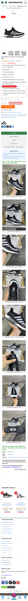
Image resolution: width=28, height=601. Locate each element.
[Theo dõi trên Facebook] (3, 582)
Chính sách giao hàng (7, 528)
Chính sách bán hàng (7, 547)
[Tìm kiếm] (6, 2)
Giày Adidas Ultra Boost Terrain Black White (16, 116)
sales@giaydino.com (7, 575)
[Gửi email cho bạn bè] (7, 126)
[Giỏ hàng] (25, 2)
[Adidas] (3, 122)
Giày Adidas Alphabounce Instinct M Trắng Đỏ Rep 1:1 (21, 504)
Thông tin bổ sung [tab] (14, 136)
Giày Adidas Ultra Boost (16, 112)
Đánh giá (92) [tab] (14, 143)
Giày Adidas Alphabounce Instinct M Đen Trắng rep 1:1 (7, 504)
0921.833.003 (4, 580)
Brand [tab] (14, 140)
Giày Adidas (12, 6)
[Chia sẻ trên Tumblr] (10, 126)
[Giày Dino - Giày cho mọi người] (15, 2)
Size (2, 99)
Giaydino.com (18, 591)
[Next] (27, 502)
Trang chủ (4, 6)
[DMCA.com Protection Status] (8, 587)
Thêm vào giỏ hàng (15, 103)
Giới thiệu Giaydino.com (8, 543)
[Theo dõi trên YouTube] (18, 582)
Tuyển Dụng (5, 545)
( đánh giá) (12, 60)
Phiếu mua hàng (6, 541)
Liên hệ (4, 552)
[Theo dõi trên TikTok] (10, 582)
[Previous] (1, 502)
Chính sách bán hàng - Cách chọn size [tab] (14, 147)
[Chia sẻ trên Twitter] (5, 126)
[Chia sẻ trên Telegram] (13, 126)
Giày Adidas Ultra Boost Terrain (9, 114)
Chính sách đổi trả (7, 531)
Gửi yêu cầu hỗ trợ (7, 526)
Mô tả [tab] (14, 133)
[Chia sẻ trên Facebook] (2, 126)
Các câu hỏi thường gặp (8, 524)
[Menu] (2, 2)
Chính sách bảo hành (7, 533)
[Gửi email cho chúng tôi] (14, 582)
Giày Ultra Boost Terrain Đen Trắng (8, 117)
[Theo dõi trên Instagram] (6, 582)
